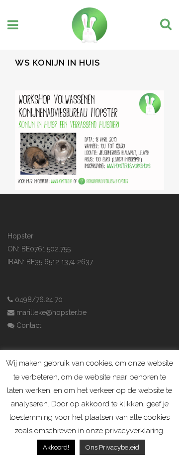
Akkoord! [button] (56, 447)
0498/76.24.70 (38, 300)
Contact (27, 325)
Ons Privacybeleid (112, 447)
